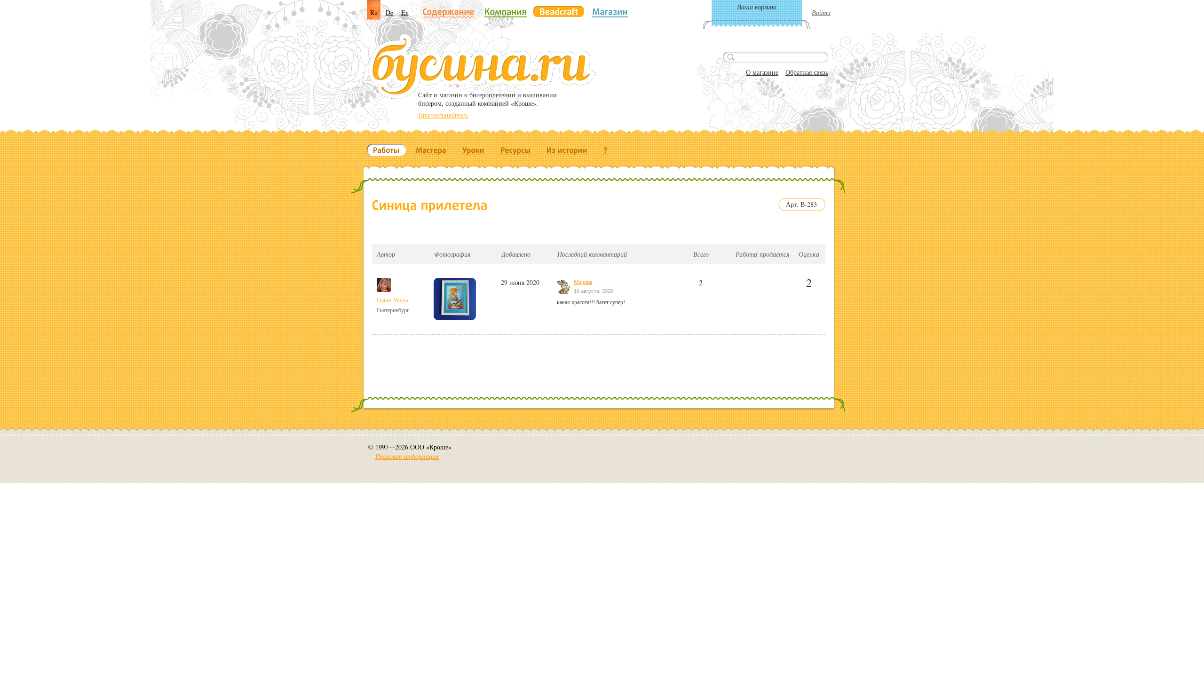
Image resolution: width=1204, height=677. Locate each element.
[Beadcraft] (558, 11)
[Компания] (505, 11)
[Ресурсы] (515, 150)
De (389, 12)
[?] (605, 150)
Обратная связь (806, 72)
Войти (821, 12)
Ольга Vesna (392, 300)
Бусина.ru (482, 66)
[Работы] (386, 150)
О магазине (762, 72)
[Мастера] (431, 150)
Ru (374, 12)
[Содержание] (448, 12)
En (405, 12)
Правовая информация (407, 456)
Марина (583, 281)
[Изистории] (567, 150)
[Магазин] (610, 11)
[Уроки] (473, 150)
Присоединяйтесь (443, 114)
